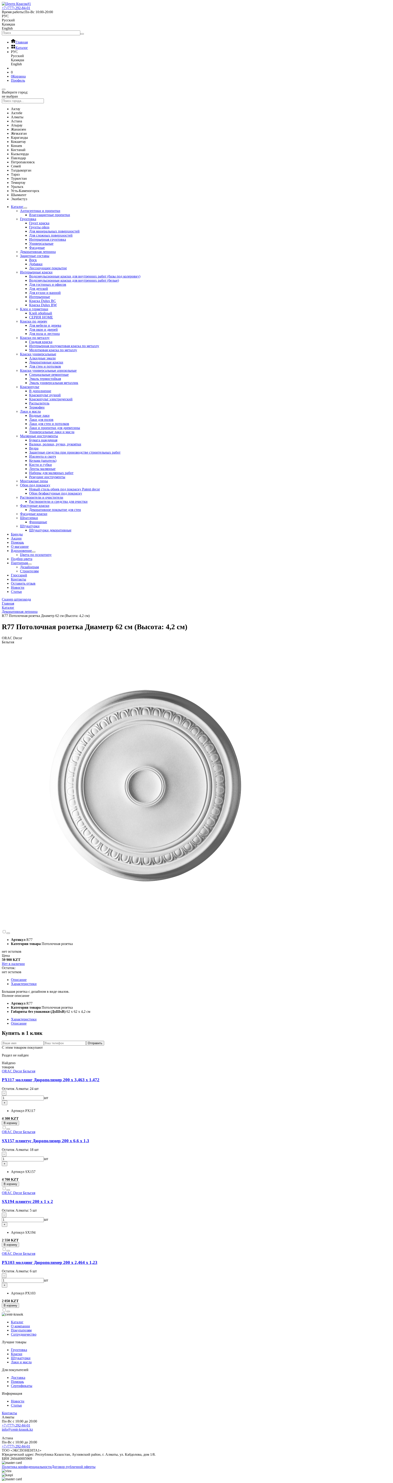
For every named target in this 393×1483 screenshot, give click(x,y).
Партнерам (19, 563)
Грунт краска (39, 223)
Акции (16, 538)
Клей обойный (40, 313)
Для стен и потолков (45, 366)
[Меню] (3, 89)
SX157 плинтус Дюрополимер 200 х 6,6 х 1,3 (45, 1140)
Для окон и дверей (43, 329)
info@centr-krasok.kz (17, 1429)
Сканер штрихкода (16, 599)
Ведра (33, 448)
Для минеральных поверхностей (54, 231)
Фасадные (37, 248)
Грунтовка (28, 219)
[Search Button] (82, 34)
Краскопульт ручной (45, 395)
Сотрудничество (23, 1334)
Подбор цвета (21, 559)
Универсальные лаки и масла (51, 432)
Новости (17, 587)
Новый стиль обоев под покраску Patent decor (64, 489)
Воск (33, 260)
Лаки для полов (41, 420)
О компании (20, 1326)
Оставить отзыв (23, 583)
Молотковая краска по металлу (53, 350)
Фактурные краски (34, 506)
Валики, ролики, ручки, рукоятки (55, 444)
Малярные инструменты (39, 436)
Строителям (29, 571)
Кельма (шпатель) (42, 460)
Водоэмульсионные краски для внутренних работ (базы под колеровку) (84, 276)
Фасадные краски (33, 514)
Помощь (17, 542)
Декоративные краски (46, 362)
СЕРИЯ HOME (41, 317)
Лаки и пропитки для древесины (54, 428)
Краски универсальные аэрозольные (48, 370)
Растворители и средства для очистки (58, 501)
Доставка (18, 1377)
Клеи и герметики (34, 309)
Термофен (37, 407)
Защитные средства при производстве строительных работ (75, 452)
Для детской (38, 289)
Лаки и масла (30, 411)
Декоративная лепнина (38, 252)
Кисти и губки (40, 465)
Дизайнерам (29, 567)
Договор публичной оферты (74, 1467)
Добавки (36, 264)
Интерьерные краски (36, 272)
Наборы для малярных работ (51, 473)
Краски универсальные (38, 354)
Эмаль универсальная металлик (53, 383)
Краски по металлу (35, 338)
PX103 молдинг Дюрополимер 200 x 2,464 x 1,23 (49, 1262)
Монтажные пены (34, 481)
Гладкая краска (40, 342)
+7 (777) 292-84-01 (16, 1425)
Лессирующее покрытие (48, 268)
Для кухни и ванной (45, 293)
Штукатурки (30, 526)
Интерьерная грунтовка (47, 239)
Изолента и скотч (42, 456)
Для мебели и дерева (45, 325)
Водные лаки (39, 415)
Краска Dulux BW (43, 305)
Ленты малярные (42, 469)
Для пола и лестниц (44, 334)
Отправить (95, 1043)
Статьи (16, 592)
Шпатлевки (29, 518)
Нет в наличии (13, 964)
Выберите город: (15, 92)
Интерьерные (39, 297)
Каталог (17, 207)
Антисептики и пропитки (40, 211)
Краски (16, 1354)
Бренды (17, 534)
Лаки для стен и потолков (49, 424)
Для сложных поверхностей (51, 235)
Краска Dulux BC (42, 301)
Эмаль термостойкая (45, 379)
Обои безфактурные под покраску (55, 493)
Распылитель (39, 403)
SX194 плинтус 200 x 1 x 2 (27, 1201)
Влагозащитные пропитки (49, 215)
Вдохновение (21, 551)
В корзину (10, 1123)
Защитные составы (34, 256)
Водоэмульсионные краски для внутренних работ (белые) (74, 280)
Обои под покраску (35, 485)
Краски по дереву (33, 321)
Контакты (18, 579)
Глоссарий (19, 575)
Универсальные (41, 243)
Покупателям (21, 1330)
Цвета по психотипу (36, 555)
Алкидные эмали (42, 358)
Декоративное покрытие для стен (55, 510)
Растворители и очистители (41, 497)
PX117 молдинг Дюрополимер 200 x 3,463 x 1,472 (50, 1079)
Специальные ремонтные (49, 374)
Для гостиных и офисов (47, 284)
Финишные (38, 522)
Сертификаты (21, 1386)
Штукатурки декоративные (50, 530)
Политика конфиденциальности (27, 1467)
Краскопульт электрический (51, 399)
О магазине (20, 546)
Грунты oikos (39, 227)
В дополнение (40, 391)
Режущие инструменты (47, 477)
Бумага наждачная (43, 440)
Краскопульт (29, 387)
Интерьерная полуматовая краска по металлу (64, 346)
